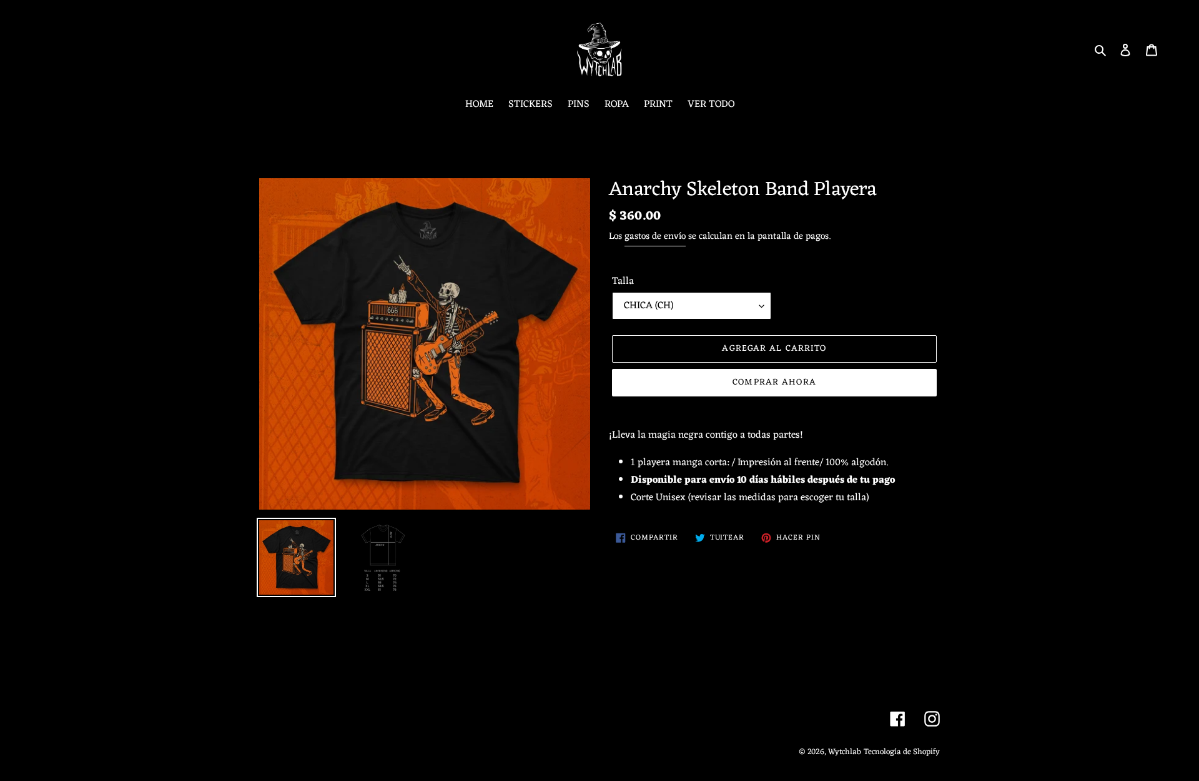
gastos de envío (655, 236)
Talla (623, 281)
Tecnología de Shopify (902, 752)
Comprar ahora (774, 382)
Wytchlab (844, 752)
